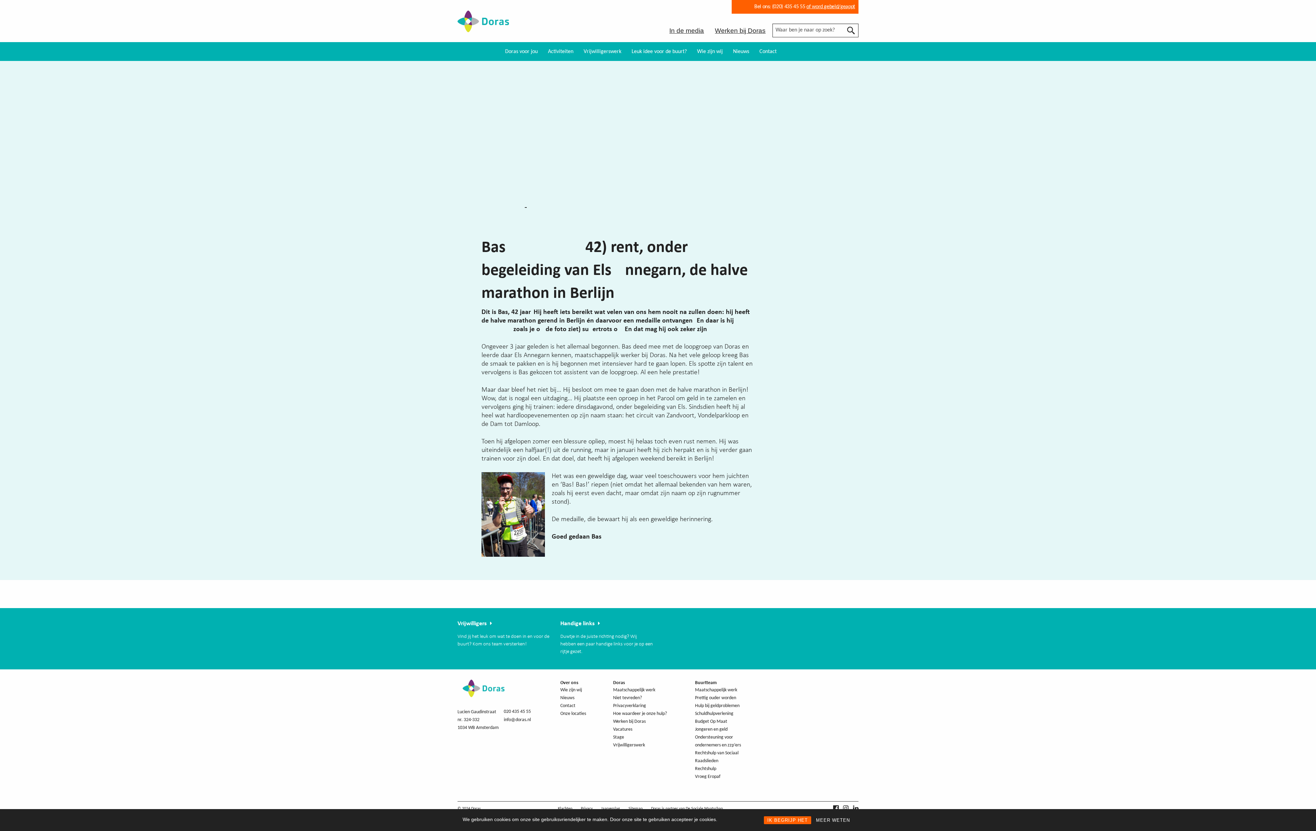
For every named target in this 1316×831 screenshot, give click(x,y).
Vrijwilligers (472, 623)
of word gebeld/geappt (830, 7)
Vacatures (622, 729)
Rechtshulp (705, 768)
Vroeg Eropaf (707, 776)
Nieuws (741, 51)
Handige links (577, 623)
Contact (768, 51)
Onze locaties (573, 713)
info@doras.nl (517, 719)
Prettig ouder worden (715, 698)
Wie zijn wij (710, 51)
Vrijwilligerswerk (602, 51)
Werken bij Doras (740, 30)
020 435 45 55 (517, 711)
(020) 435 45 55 (788, 7)
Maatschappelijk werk (634, 690)
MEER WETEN (833, 820)
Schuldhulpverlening (714, 713)
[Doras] (483, 27)
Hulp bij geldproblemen (717, 705)
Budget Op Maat (711, 721)
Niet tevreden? (627, 698)
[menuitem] (521, 51)
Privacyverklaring (629, 705)
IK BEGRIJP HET (787, 820)
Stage (618, 737)
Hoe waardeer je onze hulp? (640, 713)
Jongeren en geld (711, 729)
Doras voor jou (521, 51)
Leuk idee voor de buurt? (659, 51)
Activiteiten (560, 51)
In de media (686, 30)
